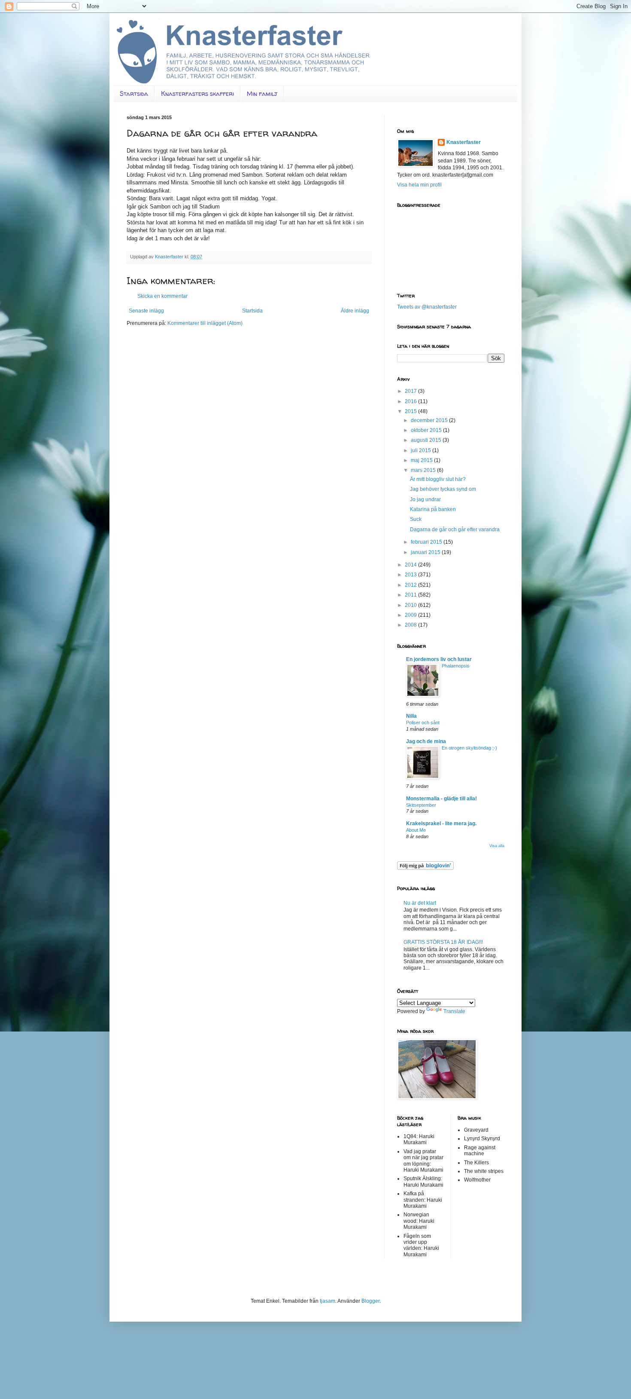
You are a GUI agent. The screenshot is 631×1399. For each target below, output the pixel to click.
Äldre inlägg (355, 311)
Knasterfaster (463, 142)
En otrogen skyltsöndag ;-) (469, 747)
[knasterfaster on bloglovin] (425, 868)
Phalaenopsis (456, 665)
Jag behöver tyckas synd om (443, 489)
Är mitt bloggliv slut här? (438, 479)
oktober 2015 (427, 430)
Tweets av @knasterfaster (427, 307)
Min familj (262, 93)
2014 (411, 565)
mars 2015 (424, 470)
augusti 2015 (427, 440)
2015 (411, 411)
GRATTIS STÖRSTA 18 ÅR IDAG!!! (443, 942)
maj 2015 (422, 460)
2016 (411, 401)
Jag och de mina (426, 741)
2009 (411, 615)
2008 (411, 625)
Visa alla (496, 846)
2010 (411, 605)
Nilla (411, 716)
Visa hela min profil (419, 185)
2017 (411, 391)
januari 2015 (426, 552)
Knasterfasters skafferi (197, 93)
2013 (411, 575)
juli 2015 (421, 450)
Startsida (134, 93)
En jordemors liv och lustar (439, 659)
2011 (411, 595)
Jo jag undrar (425, 499)
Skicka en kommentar (162, 296)
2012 (411, 585)
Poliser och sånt (423, 722)
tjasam (327, 1301)
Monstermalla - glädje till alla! (441, 799)
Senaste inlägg (146, 311)
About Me (416, 830)
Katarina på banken (433, 509)
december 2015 (430, 420)
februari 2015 (427, 542)
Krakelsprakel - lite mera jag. (441, 823)
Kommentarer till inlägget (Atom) (205, 323)
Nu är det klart (419, 903)
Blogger (370, 1301)
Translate (454, 1011)
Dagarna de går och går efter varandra (455, 530)
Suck (416, 519)
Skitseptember (421, 805)
